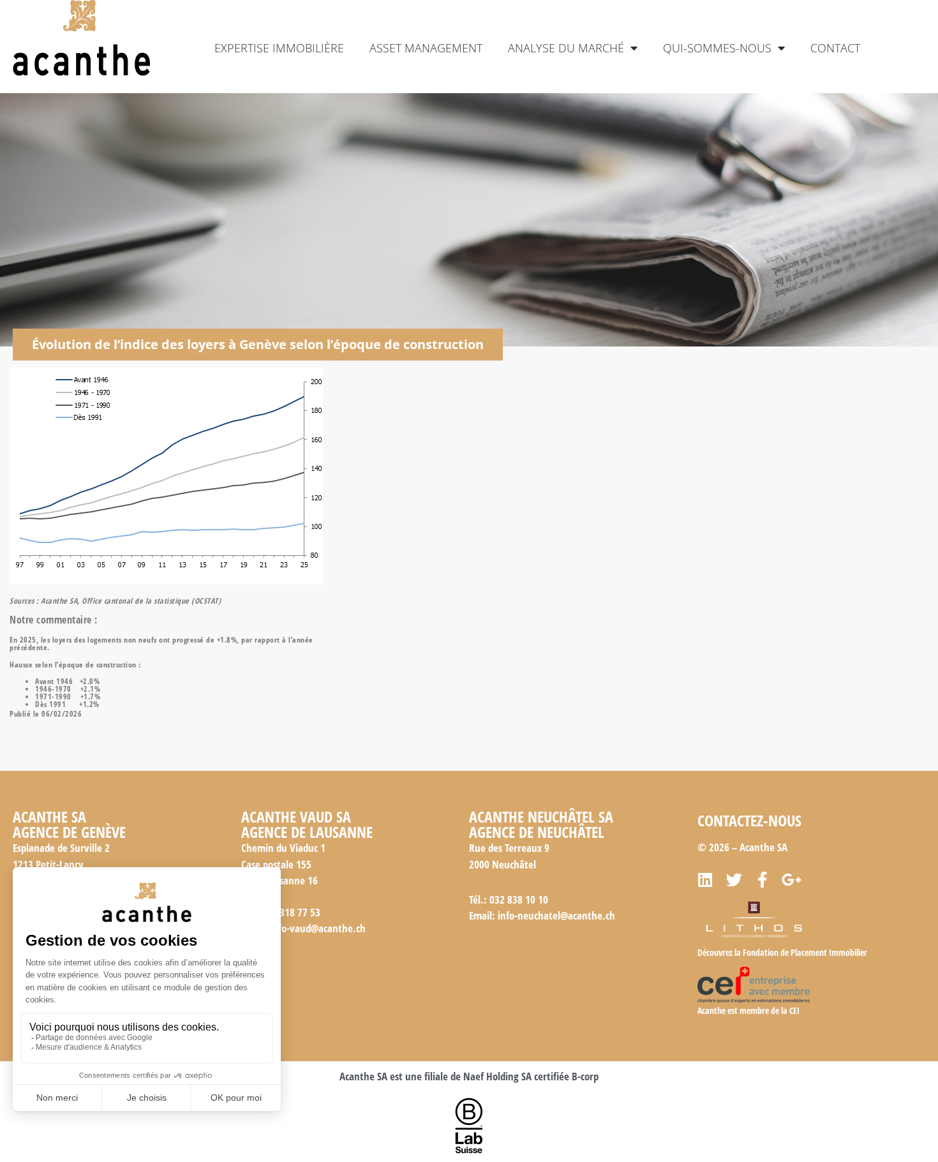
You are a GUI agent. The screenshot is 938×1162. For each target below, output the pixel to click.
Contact (835, 48)
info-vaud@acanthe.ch (318, 928)
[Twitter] (734, 880)
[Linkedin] (705, 880)
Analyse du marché (566, 48)
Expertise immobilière (279, 48)
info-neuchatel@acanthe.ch (556, 915)
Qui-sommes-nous (717, 48)
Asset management (425, 48)
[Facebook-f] (763, 880)
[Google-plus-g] (792, 880)
